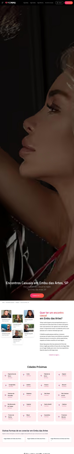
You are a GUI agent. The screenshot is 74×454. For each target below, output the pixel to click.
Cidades (17, 302)
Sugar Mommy (40, 2)
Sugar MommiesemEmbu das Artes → (60, 439)
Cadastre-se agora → (54, 355)
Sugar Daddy (33, 2)
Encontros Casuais (49, 2)
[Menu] (2, 2)
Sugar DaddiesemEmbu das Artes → (36, 438)
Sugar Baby (25, 2)
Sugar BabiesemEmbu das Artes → (13, 438)
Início (3, 302)
